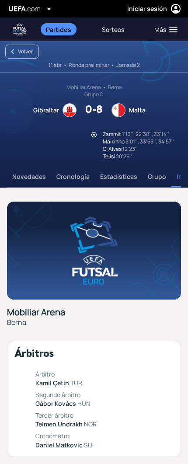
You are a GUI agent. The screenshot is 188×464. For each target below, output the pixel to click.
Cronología (73, 176)
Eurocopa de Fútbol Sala (20, 29)
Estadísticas (118, 176)
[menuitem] (66, 29)
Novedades (29, 176)
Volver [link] (25, 51)
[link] (58, 29)
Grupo (157, 176)
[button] (164, 29)
